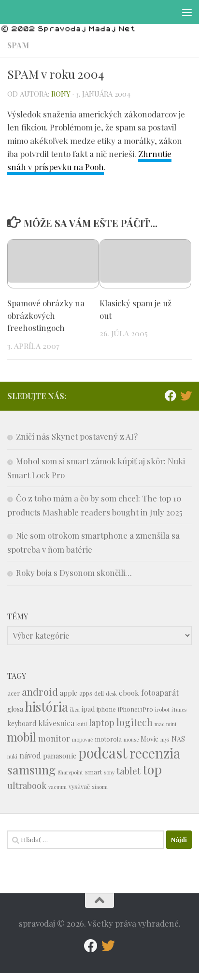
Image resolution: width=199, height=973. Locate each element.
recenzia (154, 753)
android (40, 691)
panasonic (59, 755)
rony (61, 94)
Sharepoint (70, 772)
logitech (134, 722)
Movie (149, 739)
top (152, 769)
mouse (131, 739)
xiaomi (100, 786)
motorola (108, 739)
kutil (81, 724)
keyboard (21, 723)
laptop (101, 722)
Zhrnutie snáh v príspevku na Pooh (89, 160)
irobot (162, 709)
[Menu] (187, 12)
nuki (12, 756)
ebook (129, 693)
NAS (178, 739)
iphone (106, 709)
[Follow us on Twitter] (186, 395)
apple (68, 693)
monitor (54, 738)
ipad (88, 709)
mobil (21, 737)
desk (111, 693)
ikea (75, 709)
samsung (31, 769)
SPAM (18, 45)
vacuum (57, 786)
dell (99, 693)
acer (13, 693)
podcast (103, 752)
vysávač (79, 786)
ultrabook (26, 785)
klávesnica (56, 723)
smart (93, 772)
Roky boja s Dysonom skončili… (74, 572)
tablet (128, 771)
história (46, 706)
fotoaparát (160, 692)
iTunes (178, 709)
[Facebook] (170, 395)
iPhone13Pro (135, 709)
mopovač (82, 739)
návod (30, 755)
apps (85, 693)
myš (165, 739)
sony (109, 772)
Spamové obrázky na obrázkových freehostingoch (46, 315)
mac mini (165, 724)
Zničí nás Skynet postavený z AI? (77, 436)
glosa (15, 709)
